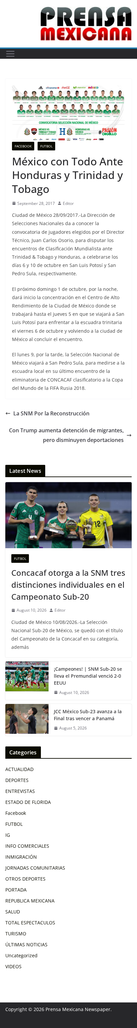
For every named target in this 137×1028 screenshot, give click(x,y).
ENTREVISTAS (20, 791)
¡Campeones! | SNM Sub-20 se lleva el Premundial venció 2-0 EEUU (88, 676)
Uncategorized (21, 955)
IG (7, 835)
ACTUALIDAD (19, 769)
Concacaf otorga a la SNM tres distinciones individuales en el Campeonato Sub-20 (68, 584)
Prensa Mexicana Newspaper (78, 1009)
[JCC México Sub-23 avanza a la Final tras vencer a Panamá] (27, 720)
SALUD (12, 911)
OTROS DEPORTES (25, 879)
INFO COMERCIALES (27, 846)
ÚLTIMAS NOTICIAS (26, 944)
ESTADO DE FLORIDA (28, 802)
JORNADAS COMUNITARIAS (35, 868)
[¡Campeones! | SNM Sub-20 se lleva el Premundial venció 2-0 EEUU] (27, 680)
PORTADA (16, 890)
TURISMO (15, 933)
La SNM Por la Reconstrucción (51, 413)
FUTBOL (46, 146)
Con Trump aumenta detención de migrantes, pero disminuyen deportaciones (66, 435)
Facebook (23, 146)
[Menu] (10, 54)
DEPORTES (17, 780)
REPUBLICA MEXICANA (30, 901)
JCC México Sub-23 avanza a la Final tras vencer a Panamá (88, 715)
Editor (68, 203)
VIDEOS (13, 966)
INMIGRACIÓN (21, 857)
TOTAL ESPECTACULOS (30, 922)
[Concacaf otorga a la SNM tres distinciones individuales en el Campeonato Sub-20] (68, 515)
